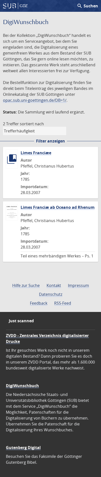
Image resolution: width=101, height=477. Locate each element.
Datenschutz (50, 294)
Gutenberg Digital (23, 447)
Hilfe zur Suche (26, 285)
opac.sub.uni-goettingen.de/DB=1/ (34, 100)
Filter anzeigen (50, 141)
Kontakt (54, 285)
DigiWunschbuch (22, 385)
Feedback (38, 303)
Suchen (87, 6)
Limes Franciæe (36, 152)
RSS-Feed (62, 303)
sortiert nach (32, 123)
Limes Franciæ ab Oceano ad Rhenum (58, 207)
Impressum (78, 285)
